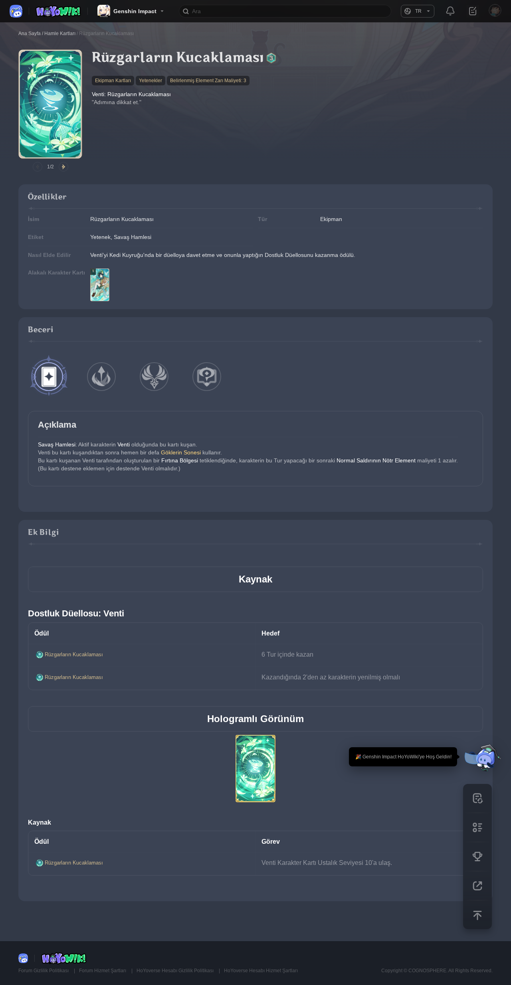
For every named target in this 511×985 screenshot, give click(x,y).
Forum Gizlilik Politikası (44, 970)
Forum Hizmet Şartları (103, 970)
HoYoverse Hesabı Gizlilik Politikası (176, 970)
